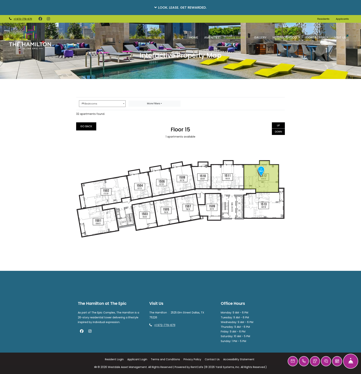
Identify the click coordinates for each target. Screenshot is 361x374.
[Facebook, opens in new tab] (40, 19)
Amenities (211, 37)
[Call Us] (304, 361)
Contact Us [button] (316, 37)
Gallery (260, 37)
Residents (325, 19)
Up (278, 125)
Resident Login (114, 359)
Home (193, 37)
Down (278, 131)
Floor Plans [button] (235, 37)
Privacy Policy (192, 359)
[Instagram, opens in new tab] (48, 19)
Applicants (344, 19)
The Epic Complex (103, 312)
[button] (180, 7)
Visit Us (340, 37)
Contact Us (212, 359)
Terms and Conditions (165, 359)
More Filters (153, 103)
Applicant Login (137, 359)
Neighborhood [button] (285, 37)
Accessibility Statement (238, 359)
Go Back (86, 126)
